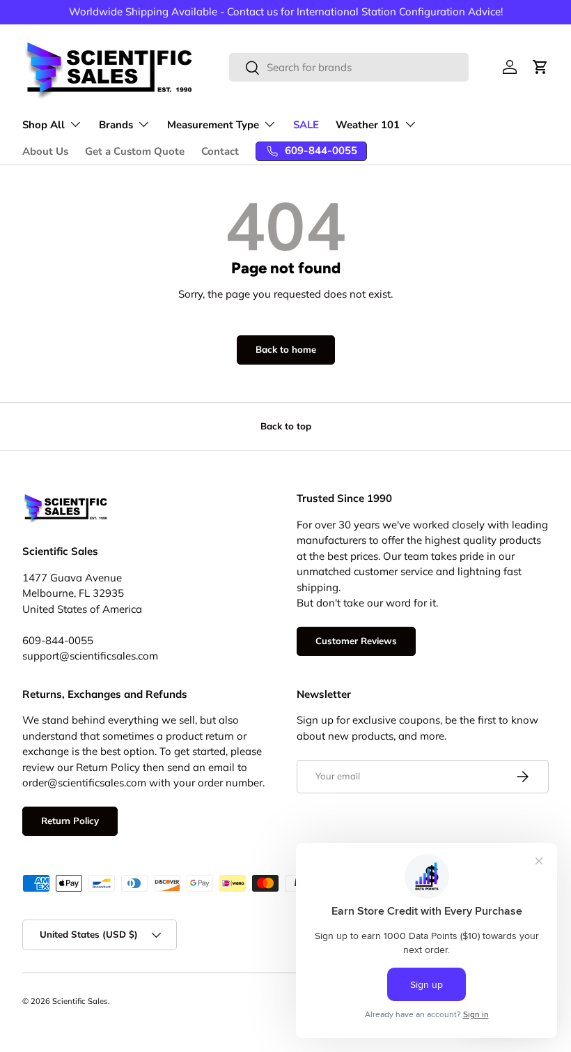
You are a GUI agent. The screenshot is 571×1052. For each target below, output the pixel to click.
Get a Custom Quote (135, 151)
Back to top (285, 426)
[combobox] (349, 67)
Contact (220, 151)
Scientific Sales (80, 1001)
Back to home (286, 349)
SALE (306, 125)
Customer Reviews (356, 640)
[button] (540, 67)
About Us (45, 151)
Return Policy (70, 820)
